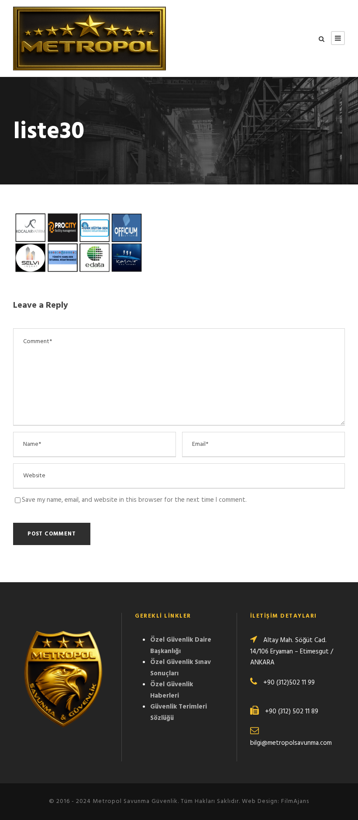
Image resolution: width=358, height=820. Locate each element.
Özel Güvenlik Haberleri (171, 690)
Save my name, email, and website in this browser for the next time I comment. (134, 500)
